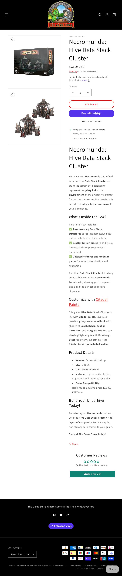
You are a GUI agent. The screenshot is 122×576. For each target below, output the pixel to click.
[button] (6, 14)
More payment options (91, 121)
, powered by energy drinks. (40, 565)
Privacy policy (75, 565)
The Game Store (22, 565)
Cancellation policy (86, 569)
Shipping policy (91, 565)
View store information (84, 138)
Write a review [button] (92, 474)
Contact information (105, 569)
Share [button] (75, 443)
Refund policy (60, 565)
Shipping (73, 71)
